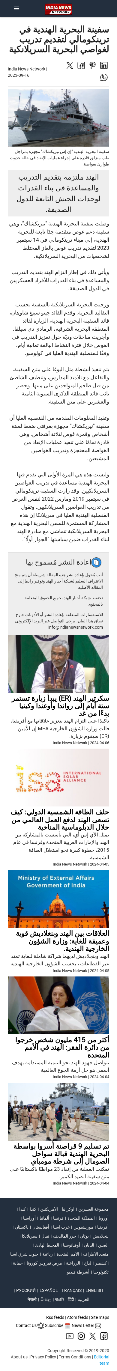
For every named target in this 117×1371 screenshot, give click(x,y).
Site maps (100, 1317)
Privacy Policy (43, 1357)
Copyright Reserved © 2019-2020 (78, 1350)
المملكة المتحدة (81, 1218)
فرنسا (58, 1218)
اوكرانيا (68, 1209)
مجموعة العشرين (93, 1209)
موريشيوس (83, 1227)
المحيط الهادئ (47, 1245)
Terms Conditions (75, 1357)
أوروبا (104, 1218)
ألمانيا (44, 1218)
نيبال (45, 1236)
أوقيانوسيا (71, 1245)
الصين (103, 1245)
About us (19, 1357)
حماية (18, 1263)
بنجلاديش (101, 1236)
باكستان (21, 1227)
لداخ (87, 1263)
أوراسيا (29, 1218)
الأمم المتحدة (68, 1254)
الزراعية (73, 1263)
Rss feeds (55, 1317)
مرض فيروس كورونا (44, 1263)
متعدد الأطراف (96, 1254)
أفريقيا (103, 1227)
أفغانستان (40, 1227)
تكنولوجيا (101, 1272)
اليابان (89, 1245)
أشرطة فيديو (78, 1272)
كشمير (101, 1263)
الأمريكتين (49, 1209)
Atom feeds (77, 1317)
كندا (33, 1209)
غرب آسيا (61, 1227)
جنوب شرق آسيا (24, 1254)
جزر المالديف (64, 1236)
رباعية (47, 1254)
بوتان (84, 1236)
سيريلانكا (30, 1236)
